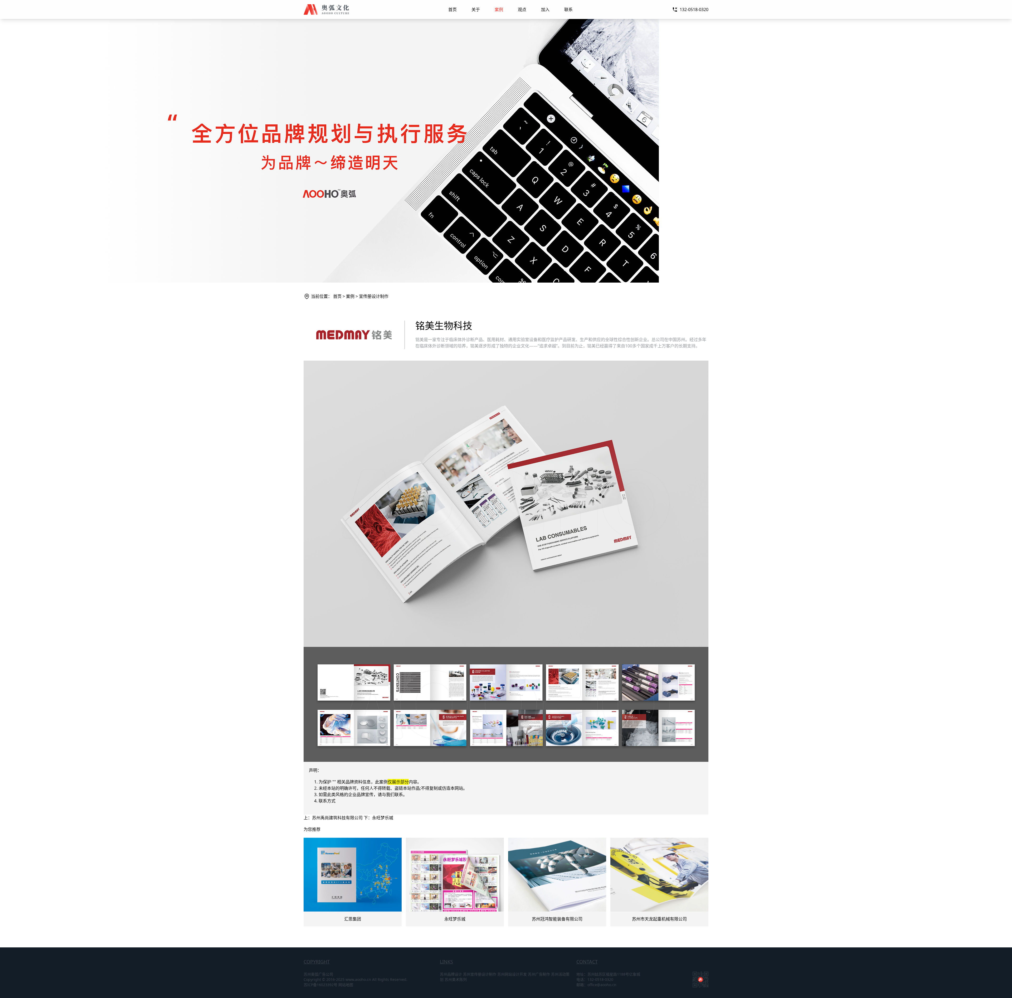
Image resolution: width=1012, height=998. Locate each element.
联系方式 (327, 801)
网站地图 (345, 984)
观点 (522, 9)
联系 (568, 9)
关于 (475, 9)
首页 (452, 9)
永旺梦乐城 (382, 818)
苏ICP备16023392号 (320, 984)
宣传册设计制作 (373, 296)
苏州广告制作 (539, 974)
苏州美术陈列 (456, 979)
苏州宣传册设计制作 (479, 974)
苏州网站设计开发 (512, 974)
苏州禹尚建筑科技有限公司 (337, 818)
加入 (545, 9)
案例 (499, 9)
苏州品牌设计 (451, 974)
